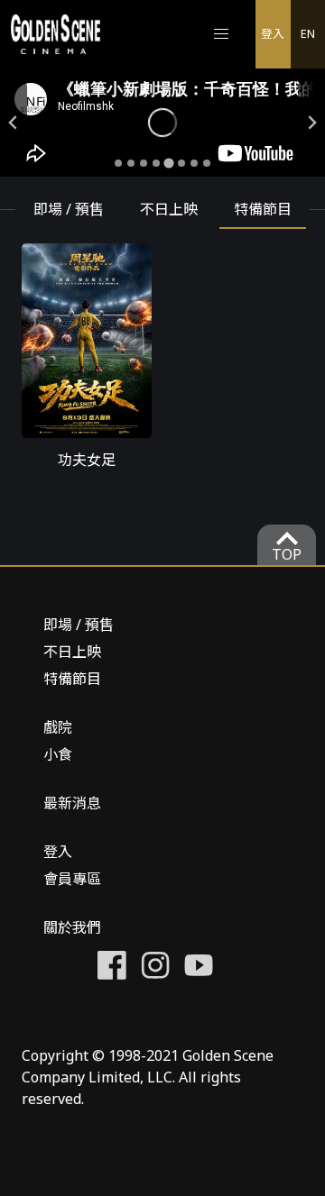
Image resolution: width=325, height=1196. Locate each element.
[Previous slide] (13, 123)
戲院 (57, 727)
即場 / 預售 (78, 625)
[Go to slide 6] (181, 163)
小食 (57, 754)
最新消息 (72, 803)
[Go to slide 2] (131, 163)
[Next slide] (311, 123)
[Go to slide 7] (194, 163)
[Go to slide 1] (118, 163)
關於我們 (72, 927)
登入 (272, 33)
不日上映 (72, 652)
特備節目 (72, 679)
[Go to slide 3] (143, 163)
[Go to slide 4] (156, 163)
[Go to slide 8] (206, 163)
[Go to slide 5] (168, 163)
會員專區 (72, 879)
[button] (221, 34)
